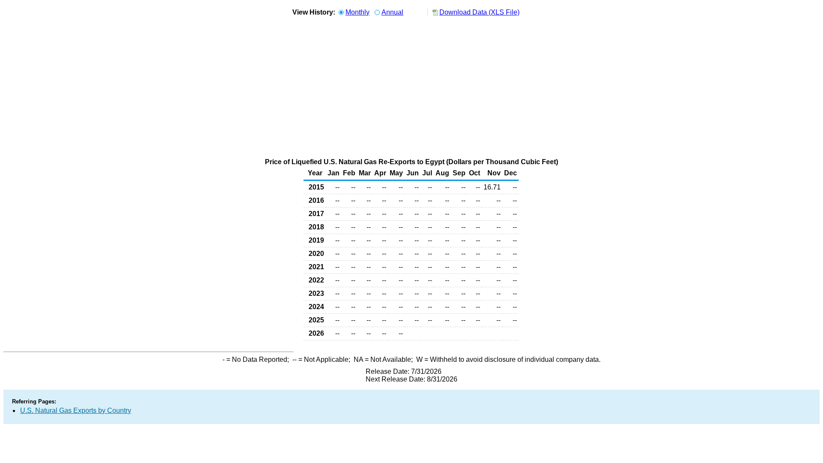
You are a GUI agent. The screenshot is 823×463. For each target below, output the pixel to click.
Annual (392, 12)
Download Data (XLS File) (479, 12)
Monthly (357, 12)
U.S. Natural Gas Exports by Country (75, 410)
